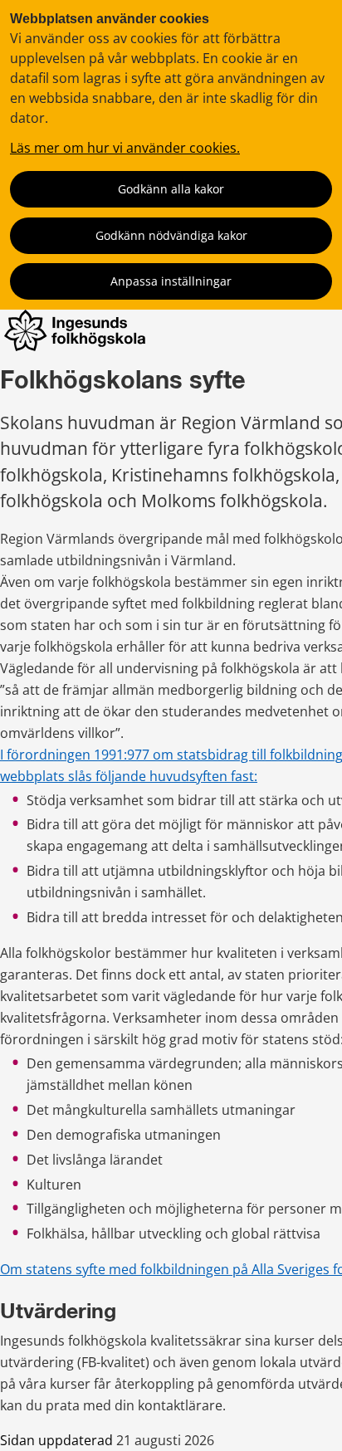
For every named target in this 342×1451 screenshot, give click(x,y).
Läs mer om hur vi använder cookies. (125, 148)
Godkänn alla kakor (171, 189)
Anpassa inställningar (171, 281)
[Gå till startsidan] (74, 347)
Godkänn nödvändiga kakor (171, 235)
